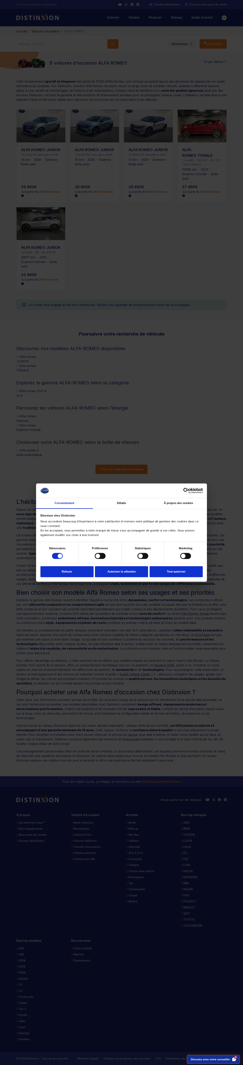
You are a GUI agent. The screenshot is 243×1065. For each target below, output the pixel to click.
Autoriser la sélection (121, 571)
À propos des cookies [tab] (178, 503)
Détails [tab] (121, 503)
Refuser (67, 571)
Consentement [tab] (64, 503)
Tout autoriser (176, 571)
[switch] (100, 556)
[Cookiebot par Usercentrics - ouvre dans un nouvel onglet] (186, 490)
